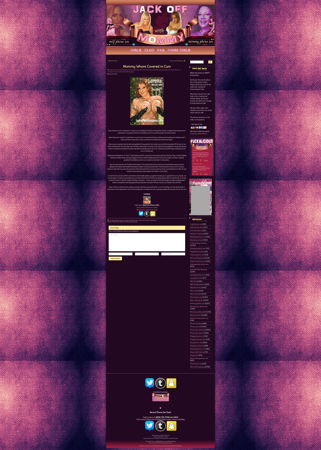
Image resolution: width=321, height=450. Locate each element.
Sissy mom (194, 355)
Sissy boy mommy (197, 346)
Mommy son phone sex (199, 306)
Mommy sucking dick (198, 312)
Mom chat (143, 70)
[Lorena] (147, 200)
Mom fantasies (195, 294)
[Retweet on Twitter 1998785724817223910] (198, 174)
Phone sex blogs (196, 323)
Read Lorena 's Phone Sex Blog (147, 210)
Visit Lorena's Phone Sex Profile (147, 207)
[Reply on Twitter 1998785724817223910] (194, 174)
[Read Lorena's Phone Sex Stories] (160, 407)
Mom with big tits (160, 70)
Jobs (171, 442)
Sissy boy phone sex (197, 349)
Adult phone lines (196, 227)
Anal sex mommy (196, 234)
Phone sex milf (195, 327)
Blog (149, 50)
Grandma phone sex (197, 248)
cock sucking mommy (117, 220)
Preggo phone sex (197, 336)
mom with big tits (144, 220)
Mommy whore (170, 70)
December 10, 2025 (197, 163)
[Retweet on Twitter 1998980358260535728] (198, 160)
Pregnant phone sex (197, 339)
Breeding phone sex (197, 237)
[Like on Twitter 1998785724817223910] (201, 174)
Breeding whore (196, 240)
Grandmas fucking (197, 252)
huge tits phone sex (131, 220)
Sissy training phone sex (199, 358)
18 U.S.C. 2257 (155, 442)
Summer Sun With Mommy (176, 61)
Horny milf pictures (197, 258)
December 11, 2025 (197, 150)
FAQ (161, 50)
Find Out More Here (198, 134)
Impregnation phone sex (199, 264)
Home (150, 442)
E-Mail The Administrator (145, 445)
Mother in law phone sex (199, 318)
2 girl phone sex (196, 224)
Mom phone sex (150, 70)
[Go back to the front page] (160, 25)
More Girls (179, 50)
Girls (136, 50)
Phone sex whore (117, 72)
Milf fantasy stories (197, 284)
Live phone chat (196, 278)
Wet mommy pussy (128, 72)
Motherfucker (114, 61)
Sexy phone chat (196, 342)
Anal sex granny (196, 230)
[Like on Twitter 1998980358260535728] (201, 160)
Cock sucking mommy (121, 70)
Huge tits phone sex (133, 70)
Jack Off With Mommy (198, 269)
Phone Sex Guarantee (164, 442)
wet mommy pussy (130, 222)
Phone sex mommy (197, 330)
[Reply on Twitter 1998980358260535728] (194, 160)
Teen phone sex (196, 364)
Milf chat (193, 281)
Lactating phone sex (197, 275)
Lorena (111, 70)
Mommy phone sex (197, 303)
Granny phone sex (197, 255)
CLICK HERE (160, 399)
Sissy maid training (197, 352)
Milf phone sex (195, 287)
